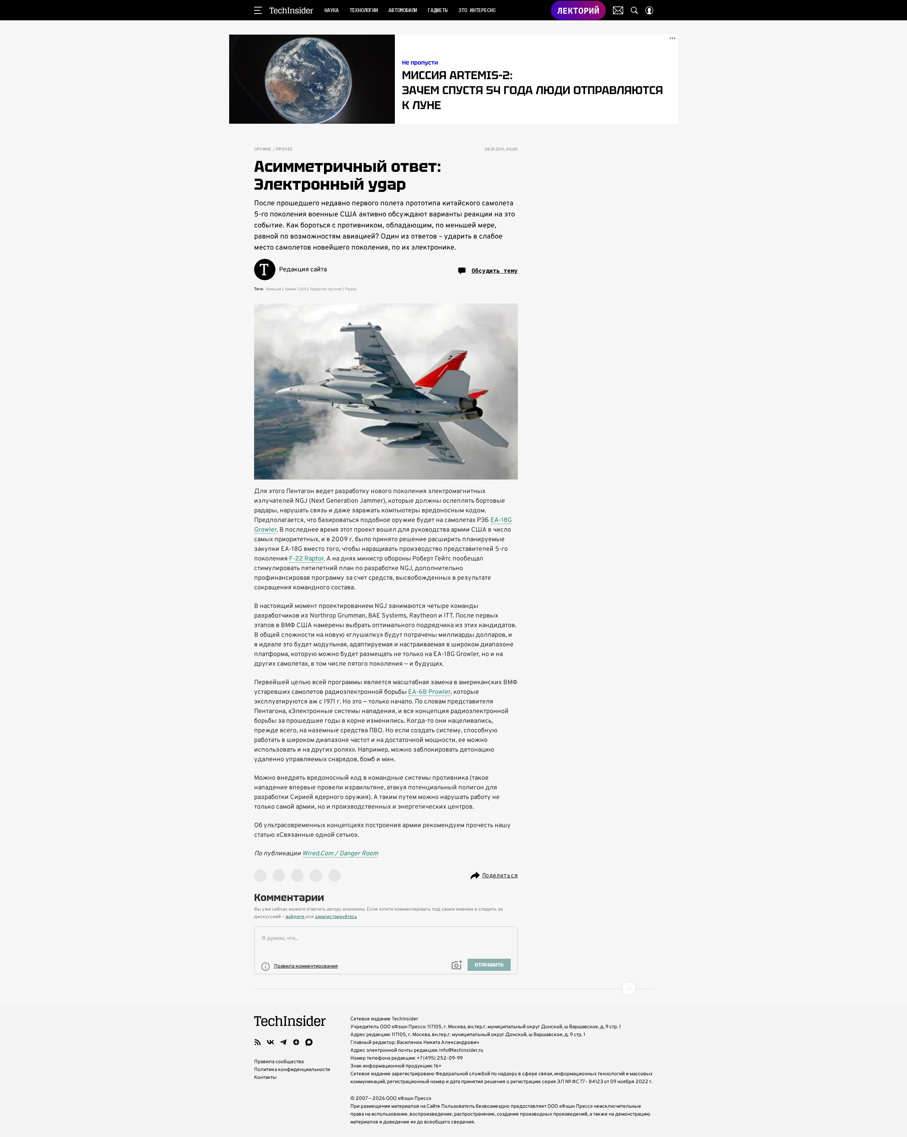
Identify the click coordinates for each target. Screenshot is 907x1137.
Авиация (273, 289)
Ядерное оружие (325, 289)
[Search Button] (634, 10)
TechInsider (291, 10)
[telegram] (283, 1042)
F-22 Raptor (306, 559)
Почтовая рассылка (618, 10)
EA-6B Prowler (429, 692)
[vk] (270, 1042)
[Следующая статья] (453, 989)
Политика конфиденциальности (292, 1070)
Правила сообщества (279, 1062)
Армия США (295, 289)
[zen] (296, 1042)
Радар (350, 289)
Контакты (265, 1078)
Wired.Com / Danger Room (340, 854)
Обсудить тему (494, 270)
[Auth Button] (649, 10)
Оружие (263, 149)
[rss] (257, 1042)
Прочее (284, 149)
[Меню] (258, 10)
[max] (309, 1042)
